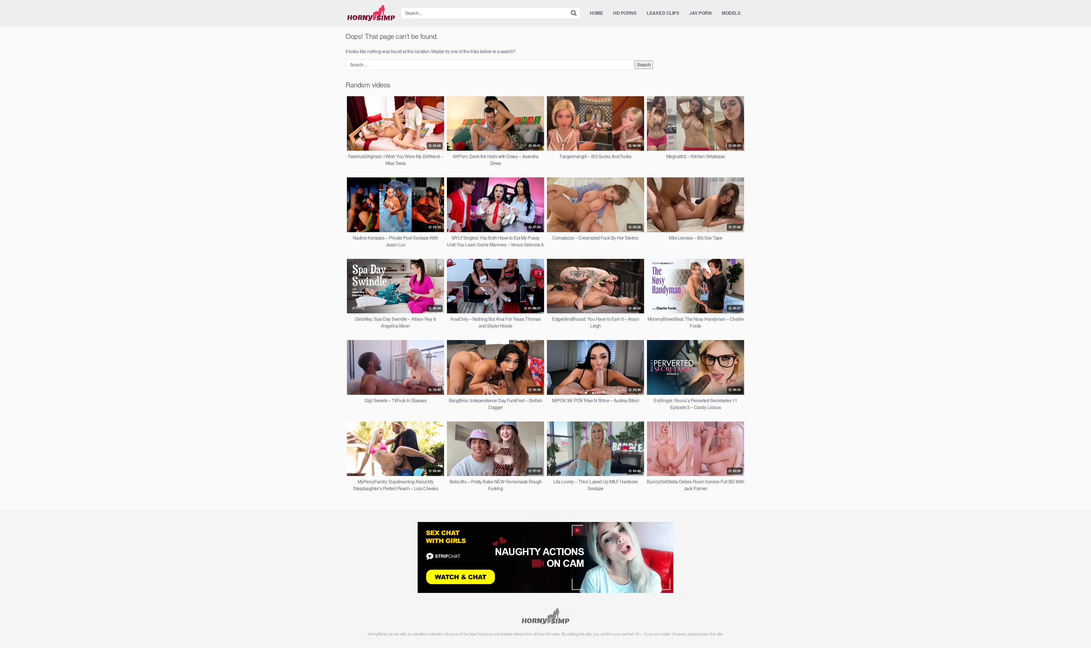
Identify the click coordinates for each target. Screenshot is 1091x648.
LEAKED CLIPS (663, 13)
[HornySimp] (371, 13)
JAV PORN (700, 13)
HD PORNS (624, 13)
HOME (596, 13)
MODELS (731, 13)
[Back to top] (1075, 630)
